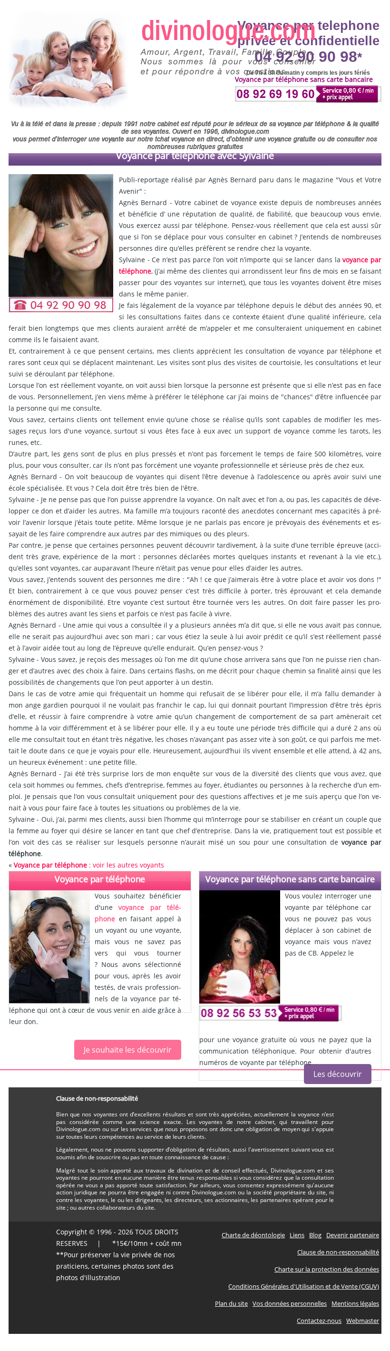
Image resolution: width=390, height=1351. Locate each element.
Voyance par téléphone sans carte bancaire (290, 879)
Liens (297, 1235)
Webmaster (362, 1320)
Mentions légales (355, 1303)
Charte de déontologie (253, 1235)
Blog (315, 1235)
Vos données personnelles (290, 1303)
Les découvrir (337, 1074)
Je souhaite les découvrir (128, 1050)
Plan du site (231, 1303)
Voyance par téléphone (100, 879)
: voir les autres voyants (89, 864)
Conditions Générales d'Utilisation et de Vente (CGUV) (303, 1286)
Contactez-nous (319, 1320)
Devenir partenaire (352, 1235)
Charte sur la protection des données (326, 1269)
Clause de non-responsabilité (338, 1252)
